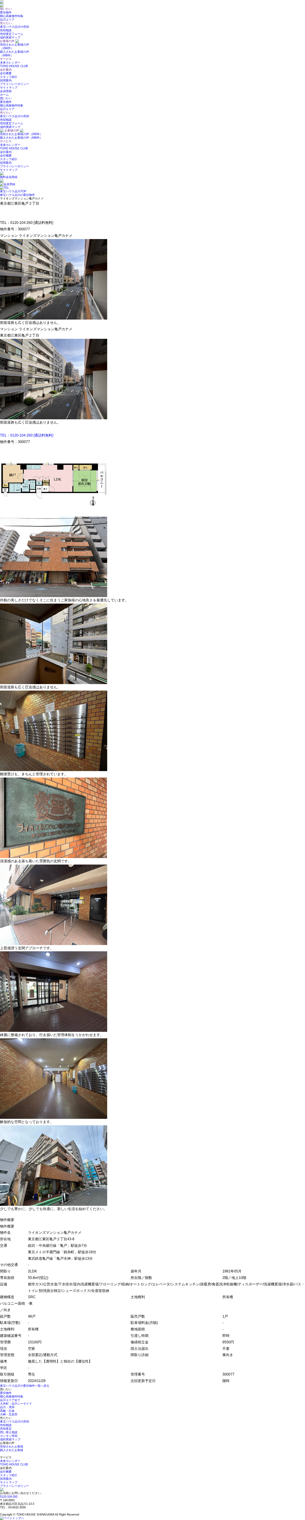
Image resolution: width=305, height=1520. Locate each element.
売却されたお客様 (11, 1446)
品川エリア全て (10, 1400)
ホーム (4, 94)
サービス (6, 141)
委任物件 (6, 12)
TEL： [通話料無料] (26, 435)
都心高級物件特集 (11, 16)
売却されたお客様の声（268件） (21, 134)
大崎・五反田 (8, 1414)
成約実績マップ (10, 37)
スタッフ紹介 (8, 76)
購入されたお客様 (11, 1450)
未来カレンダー (10, 62)
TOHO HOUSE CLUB (14, 66)
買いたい (6, 98)
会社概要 (6, 73)
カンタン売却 (8, 1435)
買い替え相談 (8, 1432)
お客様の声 (12, 130)
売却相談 (6, 30)
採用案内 (6, 80)
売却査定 (6, 1428)
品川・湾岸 (7, 1407)
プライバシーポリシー (14, 84)
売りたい (6, 112)
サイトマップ (8, 87)
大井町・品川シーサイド (16, 1403)
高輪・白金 (7, 1410)
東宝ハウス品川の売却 (14, 26)
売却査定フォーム (11, 34)
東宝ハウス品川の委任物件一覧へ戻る (24, 1385)
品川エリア (7, 19)
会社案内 (6, 152)
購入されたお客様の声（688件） (21, 137)
